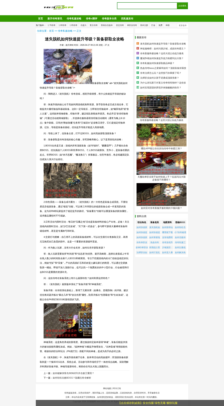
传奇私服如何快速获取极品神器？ (157, 63)
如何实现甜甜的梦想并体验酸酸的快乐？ (160, 87)
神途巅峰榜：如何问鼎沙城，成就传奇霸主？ (163, 48)
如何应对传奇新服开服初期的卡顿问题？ (161, 208)
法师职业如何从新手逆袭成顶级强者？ (159, 77)
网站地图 (107, 388)
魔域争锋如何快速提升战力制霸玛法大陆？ (162, 58)
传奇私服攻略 (74, 18)
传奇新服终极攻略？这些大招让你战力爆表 (162, 53)
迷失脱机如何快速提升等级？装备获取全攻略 (163, 43)
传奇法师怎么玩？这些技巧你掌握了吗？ (160, 73)
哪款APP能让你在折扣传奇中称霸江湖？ (161, 148)
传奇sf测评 (91, 18)
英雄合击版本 (107, 25)
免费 (160, 25)
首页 (40, 18)
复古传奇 (94, 25)
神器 (168, 25)
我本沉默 (144, 25)
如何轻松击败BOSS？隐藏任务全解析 (72, 377)
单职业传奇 (132, 25)
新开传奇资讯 (55, 18)
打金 (153, 25)
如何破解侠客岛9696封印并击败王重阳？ (73, 373)
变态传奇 (120, 25)
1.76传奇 (51, 25)
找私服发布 (127, 18)
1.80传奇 (62, 25)
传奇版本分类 (109, 18)
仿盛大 (84, 25)
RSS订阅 (117, 388)
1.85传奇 (73, 25)
